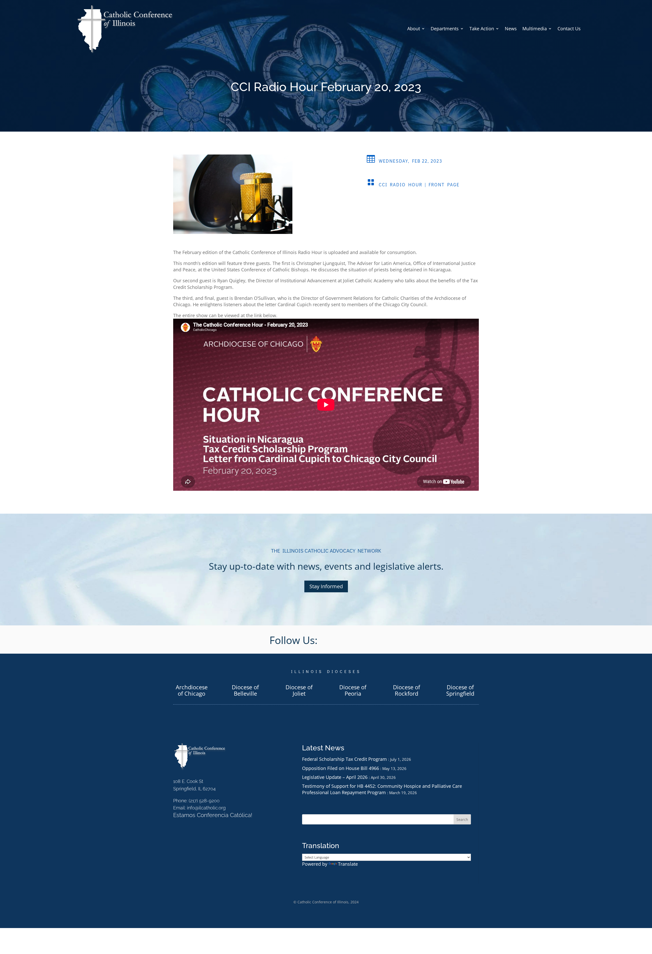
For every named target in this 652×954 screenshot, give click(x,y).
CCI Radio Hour (400, 184)
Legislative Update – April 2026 (335, 777)
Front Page (444, 184)
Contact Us (569, 28)
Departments (445, 28)
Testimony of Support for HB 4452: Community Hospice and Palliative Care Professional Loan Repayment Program (382, 789)
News (511, 28)
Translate (348, 864)
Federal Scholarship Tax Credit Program (344, 759)
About (413, 28)
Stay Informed (326, 586)
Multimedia (534, 28)
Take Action (481, 28)
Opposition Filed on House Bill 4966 (340, 768)
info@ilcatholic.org (206, 807)
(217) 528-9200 (204, 800)
